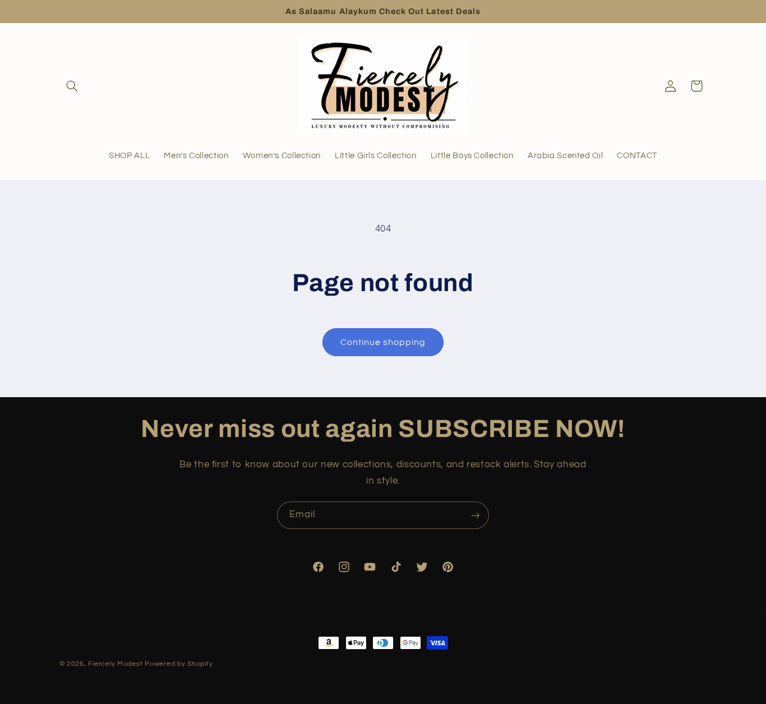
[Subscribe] (475, 515)
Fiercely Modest (115, 664)
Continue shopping (383, 342)
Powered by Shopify (179, 664)
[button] (72, 86)
